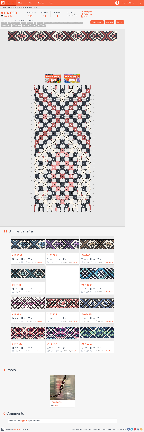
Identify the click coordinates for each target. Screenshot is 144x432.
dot (39, 25)
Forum (51, 3)
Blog (73, 429)
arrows (33, 25)
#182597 (17, 255)
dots (43, 25)
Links (89, 429)
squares (47, 23)
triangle (71, 23)
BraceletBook (5, 7)
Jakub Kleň (16, 429)
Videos (31, 3)
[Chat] (141, 3)
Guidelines (115, 429)
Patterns (11, 3)
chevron (18, 25)
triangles (79, 23)
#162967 (17, 344)
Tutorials (41, 3)
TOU (120, 429)
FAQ (124, 429)
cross (23, 23)
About (104, 429)
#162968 (52, 344)
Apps (99, 429)
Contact (94, 429)
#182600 (9, 12)
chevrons (26, 25)
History (109, 429)
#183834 (17, 314)
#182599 (52, 255)
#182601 (86, 255)
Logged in (23, 420)
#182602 (17, 285)
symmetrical (6, 25)
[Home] (3, 3)
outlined (11, 23)
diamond (55, 23)
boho (18, 23)
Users (85, 429)
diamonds (63, 23)
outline (4, 23)
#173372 (86, 285)
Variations (79, 429)
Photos (20, 3)
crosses (30, 23)
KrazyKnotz (7, 16)
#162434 (52, 314)
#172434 (86, 344)
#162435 (86, 314)
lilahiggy (55, 405)
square (39, 23)
